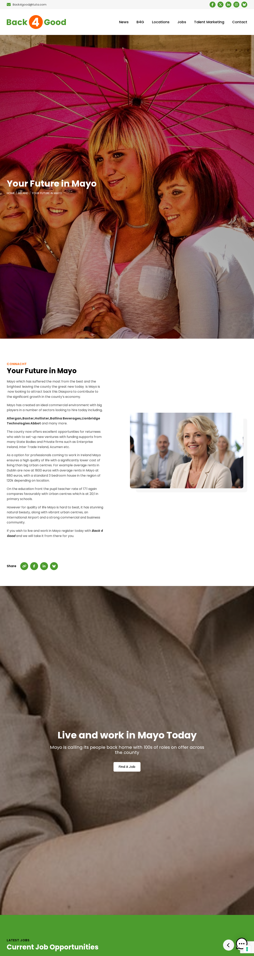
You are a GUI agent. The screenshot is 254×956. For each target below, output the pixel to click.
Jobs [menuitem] (181, 22)
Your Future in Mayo (47, 193)
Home (11, 193)
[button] (241, 943)
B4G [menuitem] (140, 22)
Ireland (23, 193)
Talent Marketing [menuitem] (209, 22)
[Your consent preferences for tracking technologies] (247, 949)
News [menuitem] (124, 22)
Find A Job (127, 766)
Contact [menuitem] (239, 22)
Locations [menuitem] (160, 22)
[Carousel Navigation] (235, 945)
